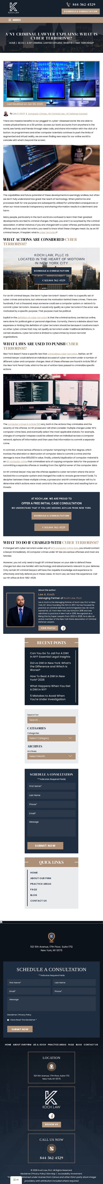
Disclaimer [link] (26, 1173)
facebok (51, 1116)
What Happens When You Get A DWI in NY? (50, 687)
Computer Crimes (37, 113)
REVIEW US (51, 1124)
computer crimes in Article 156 (24, 424)
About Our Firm (40, 878)
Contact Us (38, 901)
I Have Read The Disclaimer (23, 1020)
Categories (33, 733)
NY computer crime (16, 461)
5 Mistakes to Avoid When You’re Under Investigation (47, 697)
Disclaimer (12, 1014)
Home (34, 872)
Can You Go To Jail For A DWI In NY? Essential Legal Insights (50, 654)
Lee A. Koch (19, 113)
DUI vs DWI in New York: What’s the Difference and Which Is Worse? (50, 666)
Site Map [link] (51, 1173)
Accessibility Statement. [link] (70, 1173)
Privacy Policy (25, 1014)
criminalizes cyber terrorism (62, 353)
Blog (33, 895)
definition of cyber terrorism (32, 317)
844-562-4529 (84, 4)
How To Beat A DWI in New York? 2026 (47, 677)
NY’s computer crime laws (64, 548)
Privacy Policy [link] (38, 1173)
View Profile (48, 628)
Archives (31, 751)
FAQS (33, 889)
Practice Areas (40, 884)
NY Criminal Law (56, 113)
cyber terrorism (47, 232)
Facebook (63, 628)
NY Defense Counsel (76, 113)
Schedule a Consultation (80, 11)
